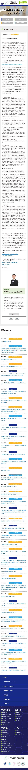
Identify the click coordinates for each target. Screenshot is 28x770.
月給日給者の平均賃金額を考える (8, 612)
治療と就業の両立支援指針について (9, 571)
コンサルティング (19, 720)
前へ (11, 318)
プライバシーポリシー (6, 747)
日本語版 (21, 3)
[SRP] (9, 764)
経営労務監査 (18, 714)
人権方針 (4, 749)
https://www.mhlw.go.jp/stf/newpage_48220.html (12, 64)
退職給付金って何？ (5, 470)
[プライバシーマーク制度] (5, 764)
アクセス (4, 736)
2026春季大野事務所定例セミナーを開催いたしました (12, 636)
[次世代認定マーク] (14, 764)
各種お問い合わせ (5, 751)
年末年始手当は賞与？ (6, 341)
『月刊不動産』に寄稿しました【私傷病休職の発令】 (12, 528)
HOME (5, 677)
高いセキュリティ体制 (6, 718)
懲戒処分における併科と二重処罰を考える (10, 494)
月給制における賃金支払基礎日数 (8, 578)
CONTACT (6, 703)
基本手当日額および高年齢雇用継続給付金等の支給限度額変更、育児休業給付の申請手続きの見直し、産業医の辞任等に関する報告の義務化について (13, 350)
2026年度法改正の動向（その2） (8, 596)
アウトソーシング (19, 718)
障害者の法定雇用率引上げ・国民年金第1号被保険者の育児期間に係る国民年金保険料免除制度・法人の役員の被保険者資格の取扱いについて (13, 587)
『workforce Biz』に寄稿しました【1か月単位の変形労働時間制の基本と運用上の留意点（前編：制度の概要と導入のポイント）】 (13, 562)
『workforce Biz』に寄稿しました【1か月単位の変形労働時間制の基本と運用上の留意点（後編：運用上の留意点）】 (13, 512)
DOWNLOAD (7, 699)
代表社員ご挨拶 (5, 730)
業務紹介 (18, 712)
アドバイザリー (19, 716)
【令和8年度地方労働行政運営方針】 (9, 544)
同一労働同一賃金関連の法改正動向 (9, 486)
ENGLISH (25, 3)
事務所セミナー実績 (6, 722)
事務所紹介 (4, 728)
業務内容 (18, 710)
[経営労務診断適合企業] (23, 764)
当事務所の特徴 (5, 712)
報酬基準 (7, 695)
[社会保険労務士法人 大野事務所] (11, 3)
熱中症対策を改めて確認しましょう (9, 359)
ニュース (7, 19)
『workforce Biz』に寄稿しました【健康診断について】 (13, 454)
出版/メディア (5, 724)
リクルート (19, 728)
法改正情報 (21, 19)
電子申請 (4, 720)
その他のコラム (14, 314)
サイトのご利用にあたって (7, 745)
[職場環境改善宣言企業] (18, 764)
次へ (17, 318)
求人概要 (18, 732)
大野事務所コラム (7, 22)
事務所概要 (4, 732)
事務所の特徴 (5, 710)
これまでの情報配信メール (21, 22)
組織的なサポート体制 (6, 714)
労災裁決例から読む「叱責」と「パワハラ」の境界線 (12, 628)
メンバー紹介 (5, 734)
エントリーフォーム (20, 734)
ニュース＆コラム (5, 741)
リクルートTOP (19, 730)
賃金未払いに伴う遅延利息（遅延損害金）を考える (12, 366)
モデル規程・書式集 (6, 743)
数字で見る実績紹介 (6, 716)
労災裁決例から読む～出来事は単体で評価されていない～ (13, 521)
